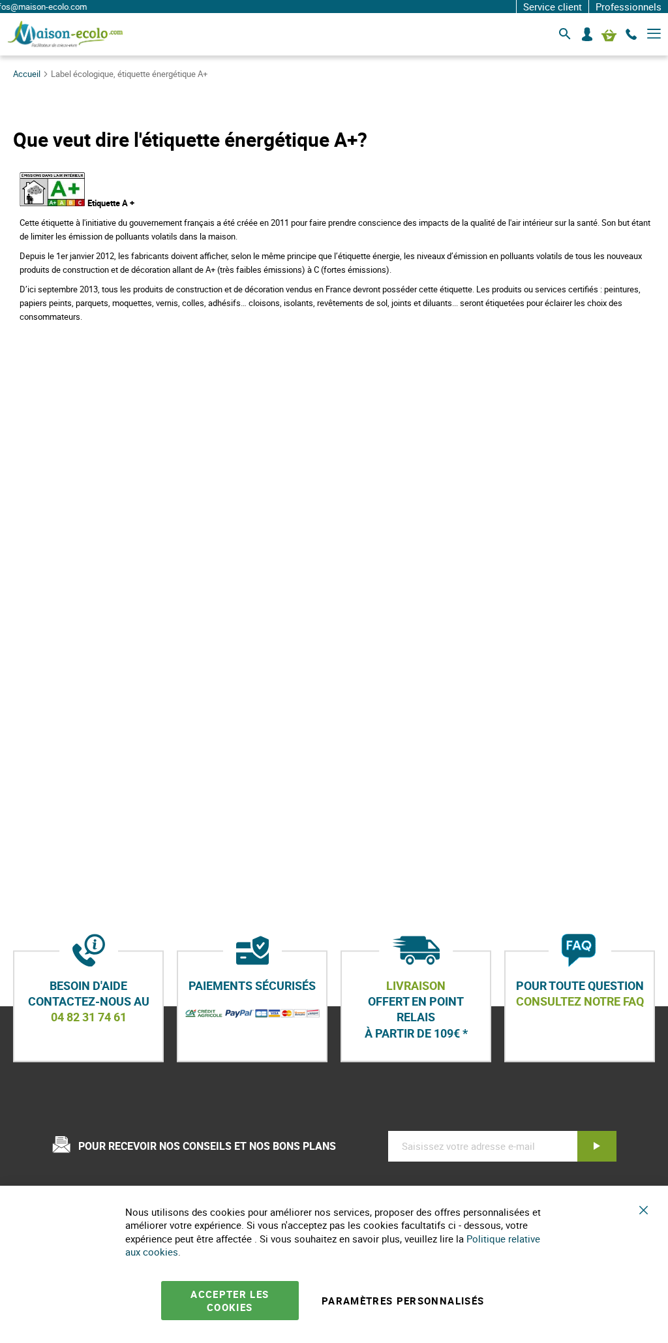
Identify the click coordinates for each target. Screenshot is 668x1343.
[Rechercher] (565, 34)
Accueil (27, 74)
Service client (552, 6)
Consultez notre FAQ (580, 1001)
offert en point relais (416, 1009)
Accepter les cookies (229, 1301)
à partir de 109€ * (416, 1033)
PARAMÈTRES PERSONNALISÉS (403, 1300)
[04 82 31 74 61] (631, 34)
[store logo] (65, 34)
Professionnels (628, 6)
